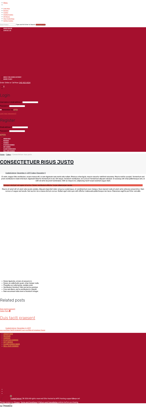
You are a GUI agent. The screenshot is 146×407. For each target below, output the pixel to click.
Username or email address (11, 102)
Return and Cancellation (48, 402)
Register (3, 135)
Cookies (5, 12)
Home (2, 154)
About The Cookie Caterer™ (12, 77)
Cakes (8, 154)
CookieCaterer (11, 173)
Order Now (6, 8)
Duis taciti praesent (7, 309)
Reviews (5, 10)
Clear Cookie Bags (8, 19)
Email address (6, 127)
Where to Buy (7, 79)
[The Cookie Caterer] (22, 71)
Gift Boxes (6, 17)
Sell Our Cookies (8, 21)
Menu (5, 3)
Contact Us (7, 30)
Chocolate (40, 173)
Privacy (17, 402)
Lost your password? (8, 114)
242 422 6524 (24, 83)
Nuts (7, 311)
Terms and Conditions (29, 402)
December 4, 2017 (24, 173)
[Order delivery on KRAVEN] (7, 400)
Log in (15, 110)
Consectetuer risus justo (37, 162)
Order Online (7, 28)
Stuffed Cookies (8, 15)
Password (4, 106)
